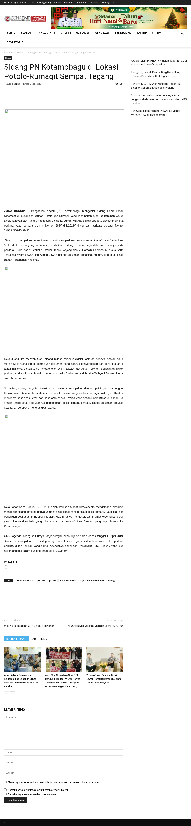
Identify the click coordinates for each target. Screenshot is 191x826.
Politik (142, 33)
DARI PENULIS (39, 638)
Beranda (8, 52)
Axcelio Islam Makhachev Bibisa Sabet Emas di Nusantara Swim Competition (159, 62)
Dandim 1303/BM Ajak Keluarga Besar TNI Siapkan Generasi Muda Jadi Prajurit (156, 85)
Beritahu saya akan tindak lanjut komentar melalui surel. (38, 789)
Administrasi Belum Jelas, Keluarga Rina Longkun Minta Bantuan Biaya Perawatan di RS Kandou (159, 99)
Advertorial (16, 42)
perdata (41, 580)
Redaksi (57, 2)
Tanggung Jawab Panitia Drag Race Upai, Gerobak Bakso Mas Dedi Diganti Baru (155, 74)
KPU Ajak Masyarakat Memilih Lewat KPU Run (95, 625)
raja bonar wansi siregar (92, 580)
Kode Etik (81, 2)
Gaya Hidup (47, 33)
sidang (111, 580)
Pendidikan (123, 33)
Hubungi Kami (108, 2)
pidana (52, 580)
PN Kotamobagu (68, 580)
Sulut (156, 33)
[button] (182, 33)
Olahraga (102, 33)
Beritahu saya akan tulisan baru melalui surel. (32, 794)
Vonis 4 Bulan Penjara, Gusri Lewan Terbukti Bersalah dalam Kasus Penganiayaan (103, 679)
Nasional (83, 33)
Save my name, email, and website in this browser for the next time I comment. (54, 782)
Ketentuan (69, 2)
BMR (9, 33)
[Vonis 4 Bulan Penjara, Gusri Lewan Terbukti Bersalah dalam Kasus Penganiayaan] (104, 659)
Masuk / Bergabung (41, 2)
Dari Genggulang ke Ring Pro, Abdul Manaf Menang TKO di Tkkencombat (155, 112)
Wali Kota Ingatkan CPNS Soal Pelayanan (29, 625)
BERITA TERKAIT (16, 638)
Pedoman (94, 2)
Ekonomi (27, 33)
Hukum (65, 33)
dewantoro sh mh (24, 580)
